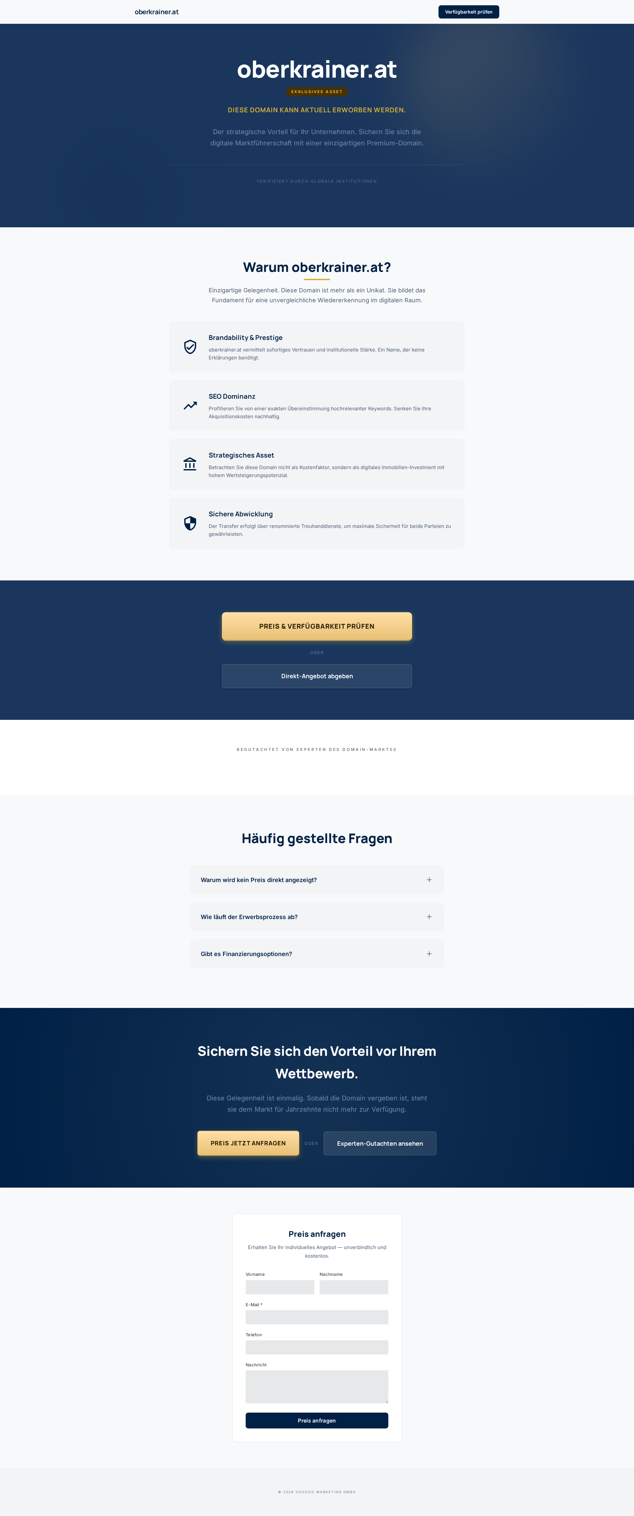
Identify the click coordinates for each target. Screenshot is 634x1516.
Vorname (255, 1274)
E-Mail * (254, 1304)
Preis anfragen (317, 1420)
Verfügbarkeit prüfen (469, 12)
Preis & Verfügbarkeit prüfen (317, 626)
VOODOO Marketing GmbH (326, 1492)
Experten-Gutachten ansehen (380, 1143)
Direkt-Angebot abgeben (317, 676)
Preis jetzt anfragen (248, 1143)
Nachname (331, 1274)
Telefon (254, 1334)
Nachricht (256, 1364)
